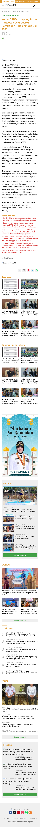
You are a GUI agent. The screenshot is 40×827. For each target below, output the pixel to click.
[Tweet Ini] (24, 270)
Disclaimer (33, 819)
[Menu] (3, 5)
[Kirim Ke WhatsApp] (36, 270)
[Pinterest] (18, 813)
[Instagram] (22, 813)
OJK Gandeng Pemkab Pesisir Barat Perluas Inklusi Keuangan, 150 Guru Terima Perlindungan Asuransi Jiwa (20, 593)
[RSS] (30, 813)
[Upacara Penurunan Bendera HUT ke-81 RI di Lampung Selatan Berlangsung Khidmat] (8, 547)
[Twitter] (14, 813)
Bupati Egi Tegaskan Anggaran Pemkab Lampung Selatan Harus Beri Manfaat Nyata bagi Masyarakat (19, 510)
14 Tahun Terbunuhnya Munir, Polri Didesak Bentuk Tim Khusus (21, 665)
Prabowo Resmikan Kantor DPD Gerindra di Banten (21, 673)
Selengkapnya (19, 555)
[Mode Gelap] (33, 5)
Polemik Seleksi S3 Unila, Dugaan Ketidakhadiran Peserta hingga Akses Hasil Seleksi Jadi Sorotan (19, 219)
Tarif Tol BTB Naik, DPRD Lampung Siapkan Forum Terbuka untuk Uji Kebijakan (19, 251)
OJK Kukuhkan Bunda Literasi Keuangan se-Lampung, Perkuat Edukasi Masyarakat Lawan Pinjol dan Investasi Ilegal (9, 611)
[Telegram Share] (32, 270)
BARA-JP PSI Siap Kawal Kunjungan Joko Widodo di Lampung (20, 710)
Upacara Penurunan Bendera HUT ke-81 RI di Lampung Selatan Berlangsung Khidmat (26, 547)
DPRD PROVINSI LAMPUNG (10, 16)
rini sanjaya (9, 33)
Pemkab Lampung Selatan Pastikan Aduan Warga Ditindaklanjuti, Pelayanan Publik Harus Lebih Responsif (25, 518)
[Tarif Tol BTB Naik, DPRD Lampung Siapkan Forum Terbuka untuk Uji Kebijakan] (30, 324)
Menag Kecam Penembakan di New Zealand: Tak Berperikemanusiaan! (22, 642)
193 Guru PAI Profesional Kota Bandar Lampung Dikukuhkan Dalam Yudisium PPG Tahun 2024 (26, 773)
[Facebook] (10, 813)
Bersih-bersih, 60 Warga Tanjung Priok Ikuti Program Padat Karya (21, 650)
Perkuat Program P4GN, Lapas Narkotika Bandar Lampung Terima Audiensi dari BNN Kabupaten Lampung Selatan (24, 759)
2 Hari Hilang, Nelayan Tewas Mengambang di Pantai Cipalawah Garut (21, 658)
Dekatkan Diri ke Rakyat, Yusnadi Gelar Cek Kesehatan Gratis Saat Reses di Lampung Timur (19, 717)
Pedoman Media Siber (19, 819)
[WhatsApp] (26, 813)
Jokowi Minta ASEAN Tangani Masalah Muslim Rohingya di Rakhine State (18, 725)
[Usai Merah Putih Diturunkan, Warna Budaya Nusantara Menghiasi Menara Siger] (8, 528)
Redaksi (6, 819)
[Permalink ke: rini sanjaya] (3, 33)
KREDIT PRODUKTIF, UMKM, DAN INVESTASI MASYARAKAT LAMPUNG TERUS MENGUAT (29, 611)
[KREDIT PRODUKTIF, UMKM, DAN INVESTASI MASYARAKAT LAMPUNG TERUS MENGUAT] (30, 602)
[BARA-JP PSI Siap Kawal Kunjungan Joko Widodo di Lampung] (20, 694)
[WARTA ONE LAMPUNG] (11, 5)
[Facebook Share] (19, 270)
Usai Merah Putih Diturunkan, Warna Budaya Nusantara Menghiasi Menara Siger (25, 527)
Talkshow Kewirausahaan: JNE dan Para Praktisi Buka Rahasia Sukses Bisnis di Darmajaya (25, 788)
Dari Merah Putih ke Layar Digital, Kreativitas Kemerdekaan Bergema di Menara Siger (24, 537)
